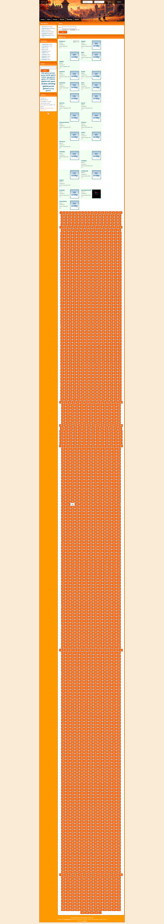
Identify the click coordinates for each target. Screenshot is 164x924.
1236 (77, 454)
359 (62, 279)
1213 (91, 448)
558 (78, 317)
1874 (82, 597)
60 (87, 221)
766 (70, 358)
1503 (109, 513)
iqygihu (83, 41)
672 (115, 338)
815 (87, 367)
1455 (68, 504)
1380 (82, 486)
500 (87, 305)
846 (91, 373)
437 (74, 294)
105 (67, 230)
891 (91, 381)
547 (95, 314)
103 (120, 227)
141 (91, 235)
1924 (72, 609)
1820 (72, 585)
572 (74, 320)
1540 (100, 521)
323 (99, 270)
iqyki (82, 52)
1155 (80, 437)
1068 (119, 416)
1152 (66, 437)
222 (115, 250)
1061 (86, 416)
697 (95, 343)
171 (91, 241)
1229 (105, 451)
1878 (100, 597)
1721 (96, 562)
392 (74, 285)
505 (107, 305)
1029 (119, 408)
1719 (86, 562)
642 (115, 332)
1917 (100, 606)
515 (87, 308)
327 (115, 270)
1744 (82, 568)
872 (74, 378)
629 (62, 332)
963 (78, 396)
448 (119, 294)
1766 (63, 574)
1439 (114, 498)
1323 (119, 472)
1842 (114, 588)
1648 (119, 545)
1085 (77, 422)
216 (91, 250)
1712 (114, 559)
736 (70, 352)
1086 (82, 422)
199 (83, 247)
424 (83, 291)
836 (111, 370)
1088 (91, 422)
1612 (72, 539)
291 (91, 265)
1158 (93, 437)
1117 (97, 428)
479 (62, 303)
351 (91, 276)
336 (91, 273)
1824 (91, 585)
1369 (91, 483)
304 (83, 268)
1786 (96, 577)
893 (99, 381)
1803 (114, 580)
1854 (109, 591)
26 (87, 215)
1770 (82, 574)
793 (119, 361)
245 (87, 256)
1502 (105, 513)
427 (95, 291)
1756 (77, 571)
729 (103, 349)
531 (91, 311)
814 (83, 367)
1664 (72, 550)
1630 (96, 542)
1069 (63, 419)
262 (95, 259)
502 (95, 305)
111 (91, 230)
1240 (96, 454)
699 (103, 343)
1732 (86, 565)
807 (115, 364)
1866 (105, 594)
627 (115, 329)
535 (107, 311)
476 (111, 300)
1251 (86, 457)
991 (69, 402)
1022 (86, 408)
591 (91, 323)
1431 (77, 498)
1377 (68, 486)
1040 (109, 410)
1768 (72, 574)
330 (66, 273)
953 (99, 393)
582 (115, 320)
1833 (72, 588)
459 (103, 297)
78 (90, 224)
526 (70, 311)
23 (76, 215)
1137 (62, 434)
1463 (105, 504)
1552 (96, 524)
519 (103, 308)
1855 (114, 591)
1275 (77, 463)
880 (107, 378)
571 (70, 320)
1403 (68, 492)
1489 (105, 510)
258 (78, 259)
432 (115, 291)
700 (107, 343)
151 (70, 238)
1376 (63, 486)
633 (78, 332)
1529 (109, 518)
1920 (114, 606)
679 (83, 340)
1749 (105, 568)
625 (107, 329)
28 (94, 215)
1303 (86, 469)
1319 (100, 472)
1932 (109, 609)
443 (99, 294)
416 (111, 288)
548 (99, 314)
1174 (102, 440)
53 (62, 221)
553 (119, 314)
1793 (68, 580)
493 (119, 303)
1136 (120, 431)
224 (62, 253)
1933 (114, 609)
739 (83, 352)
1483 (77, 510)
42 (83, 218)
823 (119, 367)
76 (83, 224)
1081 (119, 419)
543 (78, 314)
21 (69, 215)
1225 (86, 451)
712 (95, 346)
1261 (72, 460)
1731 (82, 565)
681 (91, 340)
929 (62, 390)
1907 (114, 603)
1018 (68, 408)
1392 (77, 489)
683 (99, 340)
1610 (63, 539)
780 (66, 361)
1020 (77, 408)
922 (95, 387)
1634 (114, 542)
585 (66, 323)
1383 (96, 486)
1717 (77, 562)
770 (87, 358)
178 (119, 241)
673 (119, 338)
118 (119, 230)
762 (115, 355)
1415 (63, 495)
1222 (72, 451)
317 (74, 270)
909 (103, 384)
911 (111, 384)
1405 (77, 492)
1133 (107, 431)
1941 (91, 612)
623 (99, 329)
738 (78, 352)
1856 (119, 591)
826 (70, 370)
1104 (103, 425)
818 (99, 367)
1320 (105, 472)
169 (83, 241)
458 (99, 297)
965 (87, 396)
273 (78, 262)
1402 (63, 492)
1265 (91, 460)
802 (95, 364)
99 (104, 227)
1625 (72, 542)
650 (87, 335)
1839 (100, 588)
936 (91, 390)
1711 (109, 559)
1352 (72, 480)
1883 (63, 600)
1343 (91, 478)
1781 (72, 577)
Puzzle (55, 19)
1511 (86, 515)
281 (111, 262)
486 (91, 303)
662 (74, 338)
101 (112, 227)
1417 (72, 495)
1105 (107, 425)
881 (111, 378)
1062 (91, 416)
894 (103, 381)
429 (103, 291)
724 (83, 349)
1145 (98, 434)
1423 (100, 495)
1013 (105, 405)
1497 (82, 513)
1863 (91, 594)
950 (87, 393)
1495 (72, 513)
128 (99, 233)
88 (64, 227)
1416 (68, 495)
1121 (115, 428)
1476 (105, 507)
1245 (119, 454)
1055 (119, 413)
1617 (96, 539)
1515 (105, 515)
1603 (91, 536)
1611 (68, 539)
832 (95, 370)
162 (115, 238)
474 (103, 300)
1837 (91, 588)
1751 (114, 568)
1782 (77, 577)
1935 (63, 612)
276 (91, 262)
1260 (68, 460)
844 (83, 373)
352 (95, 276)
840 (66, 373)
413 (99, 288)
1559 (68, 527)
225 (66, 253)
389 (62, 285)
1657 (100, 548)
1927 (86, 609)
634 (83, 332)
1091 (105, 422)
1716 (72, 562)
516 (91, 308)
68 (116, 221)
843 (78, 373)
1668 (91, 550)
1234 (68, 454)
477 (115, 300)
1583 (119, 530)
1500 (96, 513)
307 (95, 268)
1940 (86, 612)
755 (87, 355)
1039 (105, 410)
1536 (82, 521)
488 (99, 303)
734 (62, 352)
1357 (96, 480)
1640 (82, 545)
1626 (77, 542)
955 (107, 393)
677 (74, 340)
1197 (79, 445)
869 (62, 378)
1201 (98, 445)
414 (103, 288)
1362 (119, 480)
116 (111, 230)
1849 (86, 591)
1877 (96, 597)
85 (116, 224)
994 (82, 402)
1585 (68, 533)
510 (66, 308)
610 (107, 326)
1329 (86, 475)
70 (62, 224)
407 (74, 288)
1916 (96, 606)
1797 (86, 580)
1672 (109, 550)
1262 (77, 460)
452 (74, 297)
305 (87, 268)
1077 (100, 419)
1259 (63, 460)
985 (107, 399)
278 (99, 262)
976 (70, 399)
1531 (119, 518)
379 (83, 282)
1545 (63, 524)
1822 (82, 585)
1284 (119, 463)
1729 (72, 565)
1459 (86, 504)
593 (99, 323)
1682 (96, 553)
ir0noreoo (62, 141)
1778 (119, 574)
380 (87, 282)
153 (78, 238)
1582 (114, 530)
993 (77, 402)
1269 (109, 460)
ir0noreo (83, 122)
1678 (77, 553)
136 (70, 235)
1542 (109, 521)
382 (95, 282)
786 (91, 361)
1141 (80, 434)
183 (78, 244)
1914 (86, 606)
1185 (89, 443)
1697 (105, 556)
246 (91, 256)
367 (95, 279)
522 (115, 308)
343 (119, 273)
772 (95, 358)
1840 (105, 588)
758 (99, 355)
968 (99, 396)
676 (70, 340)
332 (74, 273)
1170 (84, 440)
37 (65, 218)
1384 (100, 486)
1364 (68, 483)
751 (70, 355)
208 (119, 247)
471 (91, 300)
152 (74, 238)
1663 (68, 550)
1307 (105, 469)
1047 (82, 413)
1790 (114, 577)
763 (119, 355)
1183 (80, 443)
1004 (63, 405)
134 (62, 235)
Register (119, 1)
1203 (107, 445)
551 (111, 314)
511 (70, 308)
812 (74, 367)
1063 (96, 416)
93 (82, 227)
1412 (109, 492)
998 (98, 402)
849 (103, 373)
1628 (86, 542)
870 (66, 378)
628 (119, 329)
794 (62, 364)
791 (111, 361)
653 (99, 335)
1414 (119, 492)
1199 (88, 445)
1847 (77, 591)
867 (115, 375)
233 (99, 253)
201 (91, 247)
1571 (63, 530)
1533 (68, 521)
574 (83, 320)
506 (111, 305)
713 (99, 346)
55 (69, 221)
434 (62, 294)
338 (99, 273)
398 (99, 285)
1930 (100, 609)
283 (119, 262)
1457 (77, 504)
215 (87, 250)
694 (83, 343)
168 (78, 241)
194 (62, 247)
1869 (119, 594)
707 (74, 346)
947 (74, 393)
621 (91, 329)
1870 (63, 597)
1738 (114, 565)
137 (74, 235)
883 (119, 378)
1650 (68, 548)
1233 (63, 454)
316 (70, 270)
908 (99, 384)
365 (87, 279)
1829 (114, 585)
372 (115, 279)
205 (107, 247)
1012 (100, 405)
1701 (63, 559)
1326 (72, 475)
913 (119, 384)
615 (66, 329)
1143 (89, 434)
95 (89, 227)
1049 (91, 413)
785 (87, 361)
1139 (71, 434)
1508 (73, 515)
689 (62, 343)
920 (87, 387)
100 (108, 227)
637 (95, 332)
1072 (77, 419)
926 (111, 387)
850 (107, 373)
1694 (91, 556)
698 (99, 343)
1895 (119, 600)
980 (87, 399)
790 (107, 361)
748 (119, 352)
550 (107, 314)
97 (97, 227)
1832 (68, 588)
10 (92, 212)
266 (111, 259)
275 (87, 262)
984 (103, 399)
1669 (96, 550)
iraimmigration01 (86, 190)
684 (103, 340)
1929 (96, 609)
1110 (66, 428)
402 (115, 285)
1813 (100, 583)
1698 (109, 556)
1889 (91, 600)
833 (99, 370)
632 (74, 332)
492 (115, 303)
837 (115, 370)
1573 (72, 530)
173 (99, 241)
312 (115, 268)
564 (103, 317)
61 (90, 221)
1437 (105, 498)
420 (66, 291)
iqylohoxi (62, 71)
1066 (109, 416)
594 (103, 323)
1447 (91, 501)
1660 (114, 548)
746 (111, 352)
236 (111, 253)
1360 (109, 480)
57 (76, 221)
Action (43, 19)
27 (90, 215)
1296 (114, 466)
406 (70, 288)
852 (115, 373)
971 (111, 396)
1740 (63, 568)
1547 (72, 524)
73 (73, 224)
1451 (109, 501)
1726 (119, 562)
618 (78, 329)
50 (112, 218)
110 (87, 230)
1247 (68, 457)
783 (78, 361)
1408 (91, 492)
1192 (120, 443)
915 (66, 387)
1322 (114, 472)
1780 (68, 577)
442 (95, 294)
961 (70, 396)
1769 (77, 574)
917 (74, 387)
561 (91, 317)
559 (83, 317)
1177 (116, 440)
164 (62, 241)
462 (115, 297)
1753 (63, 571)
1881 (114, 597)
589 (83, 323)
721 (70, 349)
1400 (114, 489)
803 (99, 364)
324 (103, 270)
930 (66, 390)
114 (103, 230)
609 (103, 326)
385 (107, 282)
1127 (80, 431)
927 (115, 387)
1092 (109, 422)
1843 (119, 588)
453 (78, 297)
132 (115, 233)
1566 (100, 527)
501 (91, 305)
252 (115, 256)
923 (99, 387)
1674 (119, 550)
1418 (77, 495)
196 (70, 247)
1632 (105, 542)
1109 (62, 428)
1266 (96, 460)
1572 (68, 530)
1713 (119, 559)
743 (99, 352)
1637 (68, 545)
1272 (63, 463)
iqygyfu (61, 61)
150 (66, 238)
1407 (86, 492)
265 (107, 259)
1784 (86, 577)
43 (87, 218)
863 (99, 375)
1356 (91, 480)
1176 (111, 440)
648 (78, 335)
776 (111, 358)
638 (99, 332)
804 (103, 364)
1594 (109, 533)
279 (103, 262)
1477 (109, 507)
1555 (109, 524)
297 (115, 265)
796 (70, 364)
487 (95, 303)
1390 (68, 489)
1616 (91, 539)
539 (62, 314)
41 (80, 218)
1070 (68, 419)
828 (78, 370)
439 (83, 294)
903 (79, 384)
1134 (111, 431)
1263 (82, 460)
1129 (89, 431)
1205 (116, 445)
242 (74, 256)
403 (119, 285)
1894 (114, 600)
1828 (109, 585)
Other (49, 19)
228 (78, 253)
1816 (114, 583)
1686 (114, 553)
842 (74, 373)
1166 (66, 440)
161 (111, 238)
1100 (84, 425)
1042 (119, 410)
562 (95, 317)
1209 (73, 448)
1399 (109, 489)
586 (70, 323)
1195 (70, 445)
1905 (105, 603)
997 (94, 402)
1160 (102, 437)
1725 (114, 562)
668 (99, 338)
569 (62, 320)
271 (70, 262)
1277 (86, 463)
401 (111, 285)
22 (73, 215)
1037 (96, 410)
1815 (109, 583)
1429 (68, 498)
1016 (119, 405)
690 (66, 343)
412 (95, 288)
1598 (68, 536)
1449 (100, 501)
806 (111, 364)
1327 (77, 475)
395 (87, 285)
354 (103, 276)
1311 (63, 472)
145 (107, 235)
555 (66, 317)
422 (74, 291)
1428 (63, 498)
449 (62, 297)
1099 (80, 425)
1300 (72, 469)
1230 (109, 451)
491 (111, 303)
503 (99, 305)
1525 (91, 518)
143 (99, 235)
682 (95, 340)
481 (70, 303)
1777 (114, 574)
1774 (100, 574)
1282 (109, 463)
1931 (105, 609)
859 (83, 375)
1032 (72, 410)
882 (115, 378)
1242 (105, 454)
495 (66, 305)
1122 (120, 428)
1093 (114, 422)
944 (62, 393)
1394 (86, 489)
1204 (111, 445)
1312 (68, 472)
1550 (86, 524)
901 (70, 384)
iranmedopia (63, 201)
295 (107, 265)
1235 (72, 454)
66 (108, 221)
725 (87, 349)
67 (112, 221)
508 (119, 305)
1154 (75, 437)
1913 (82, 606)
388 (119, 282)
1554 (105, 524)
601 (70, 326)
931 (70, 390)
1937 (72, 612)
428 (99, 291)
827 (74, 370)
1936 (68, 612)
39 (73, 218)
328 (119, 270)
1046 (77, 413)
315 (66, 270)
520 (107, 308)
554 (62, 317)
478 (119, 300)
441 (91, 294)
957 (115, 393)
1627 (82, 542)
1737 (109, 565)
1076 (96, 419)
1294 (105, 466)
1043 (63, 413)
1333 (105, 475)
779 (62, 361)
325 (107, 270)
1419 (82, 495)
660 (66, 338)
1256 (109, 457)
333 (78, 273)
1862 (86, 594)
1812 (96, 583)
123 (78, 233)
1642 (91, 545)
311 (111, 268)
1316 (86, 472)
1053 (109, 413)
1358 (100, 480)
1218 (114, 448)
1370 (96, 483)
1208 (68, 448)
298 (119, 265)
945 (66, 393)
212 (74, 250)
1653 (82, 548)
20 (65, 215)
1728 (68, 565)
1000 (107, 402)
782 (74, 361)
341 (111, 273)
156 (91, 238)
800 (87, 364)
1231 (114, 451)
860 (87, 375)
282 (115, 262)
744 (103, 352)
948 (78, 393)
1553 (100, 524)
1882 (119, 597)
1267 (100, 460)
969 (103, 396)
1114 (84, 428)
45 (94, 218)
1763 (109, 571)
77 (87, 224)
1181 (71, 443)
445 (107, 294)
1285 (63, 466)
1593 (105, 533)
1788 (105, 577)
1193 (61, 445)
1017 (63, 408)
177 (115, 241)
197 (74, 247)
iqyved (83, 103)
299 (62, 268)
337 (95, 273)
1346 (105, 478)
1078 (105, 419)
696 (91, 343)
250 (107, 256)
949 (83, 393)
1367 (82, 483)
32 (108, 215)
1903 (96, 603)
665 (87, 338)
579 (103, 320)
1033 (77, 410)
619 (83, 329)
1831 (63, 588)
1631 (100, 542)
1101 (89, 425)
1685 (109, 553)
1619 (105, 539)
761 (111, 355)
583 (119, 320)
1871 (68, 597)
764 (62, 358)
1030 (63, 410)
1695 (96, 556)
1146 (102, 434)
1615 (86, 539)
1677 (72, 553)
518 (99, 308)
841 (70, 373)
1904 (100, 603)
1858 (68, 594)
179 (62, 244)
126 (91, 233)
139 (83, 235)
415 (107, 288)
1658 (105, 548)
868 (119, 375)
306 (91, 268)
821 (111, 367)
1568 (109, 527)
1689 (68, 556)
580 (107, 320)
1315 (82, 472)
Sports (77, 19)
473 (99, 300)
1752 (119, 568)
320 (87, 270)
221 (111, 250)
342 (115, 273)
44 (90, 218)
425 (87, 291)
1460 (91, 504)
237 (115, 253)
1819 (68, 585)
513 (78, 308)
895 (107, 381)
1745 (86, 568)
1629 (91, 542)
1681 (91, 553)
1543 (114, 521)
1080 (114, 419)
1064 (100, 416)
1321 (109, 472)
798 (78, 364)
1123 (62, 431)
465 (66, 300)
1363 (63, 483)
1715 (68, 562)
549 (103, 314)
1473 (91, 507)
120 (66, 233)
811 (70, 367)
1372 (105, 483)
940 (107, 390)
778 (119, 358)
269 (62, 262)
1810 (86, 583)
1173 (98, 440)
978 (78, 399)
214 (83, 250)
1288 (77, 466)
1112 (75, 428)
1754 (68, 571)
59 (83, 221)
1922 (63, 609)
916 (70, 387)
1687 (119, 553)
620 (87, 329)
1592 (100, 533)
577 (95, 320)
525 (66, 311)
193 (119, 244)
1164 (120, 437)
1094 (119, 422)
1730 (77, 565)
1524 (86, 518)
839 (62, 373)
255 (66, 259)
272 (74, 262)
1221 (68, 451)
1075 (91, 419)
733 (119, 349)
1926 (82, 609)
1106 (112, 425)
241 (70, 256)
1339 (72, 478)
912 (115, 384)
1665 (77, 550)
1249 (77, 457)
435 (66, 294)
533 (99, 311)
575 (87, 320)
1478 (114, 507)
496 (70, 305)
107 (75, 230)
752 (74, 355)
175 (107, 241)
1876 (91, 597)
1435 (96, 498)
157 (95, 238)
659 (62, 338)
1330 (91, 475)
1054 (114, 413)
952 (95, 393)
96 (93, 227)
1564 (91, 527)
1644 (100, 545)
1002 (116, 402)
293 (99, 265)
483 (78, 303)
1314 (77, 472)
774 (103, 358)
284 (62, 265)
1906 (109, 603)
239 (62, 256)
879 (103, 378)
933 (78, 390)
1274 (72, 463)
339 (103, 273)
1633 (109, 542)
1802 (109, 580)
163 (119, 238)
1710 (105, 559)
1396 (96, 489)
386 (111, 282)
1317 (91, 472)
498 (78, 305)
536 (111, 311)
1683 (100, 553)
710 (87, 346)
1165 (62, 440)
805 (107, 364)
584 (62, 323)
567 (115, 317)
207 (115, 247)
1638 (72, 545)
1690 (72, 556)
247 (95, 256)
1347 (109, 478)
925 (107, 387)
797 (74, 364)
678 (78, 340)
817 (95, 367)
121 (70, 233)
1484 (82, 510)
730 (107, 349)
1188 (102, 443)
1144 (93, 434)
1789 (109, 577)
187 (95, 244)
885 (66, 381)
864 (103, 375)
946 (70, 393)
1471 (82, 507)
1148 (111, 434)
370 (107, 279)
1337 (63, 478)
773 (99, 358)
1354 (82, 480)
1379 (77, 486)
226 (70, 253)
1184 (84, 443)
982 (95, 399)
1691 (77, 556)
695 (87, 343)
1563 (86, 527)
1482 (72, 510)
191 (111, 244)
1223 (77, 451)
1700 (119, 556)
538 (119, 311)
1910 (68, 606)
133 (119, 233)
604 (83, 326)
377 (74, 282)
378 (78, 282)
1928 (91, 609)
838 (119, 370)
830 (87, 370)
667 (95, 338)
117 (115, 230)
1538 (91, 521)
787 (95, 361)
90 (72, 227)
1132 (102, 431)
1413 (114, 492)
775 (107, 358)
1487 (96, 510)
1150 (120, 434)
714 (103, 346)
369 (103, 279)
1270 (114, 460)
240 (66, 256)
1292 (96, 466)
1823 (86, 585)
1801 (105, 580)
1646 (109, 545)
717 (115, 346)
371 (111, 279)
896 (111, 381)
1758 (86, 571)
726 (91, 349)
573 (78, 320)
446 (111, 294)
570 (66, 320)
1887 (82, 600)
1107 (116, 425)
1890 (96, 600)
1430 (72, 498)
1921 (119, 606)
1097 (71, 425)
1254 (100, 457)
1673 (114, 550)
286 (70, 265)
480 (66, 303)
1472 (86, 507)
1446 (86, 501)
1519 (63, 518)
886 (70, 381)
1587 (77, 533)
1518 (119, 515)
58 (80, 221)
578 (99, 320)
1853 (105, 591)
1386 (109, 486)
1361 (114, 480)
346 (70, 276)
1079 (109, 419)
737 (74, 352)
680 (87, 340)
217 (95, 250)
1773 (96, 574)
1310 (119, 469)
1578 (96, 530)
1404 (73, 492)
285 (66, 265)
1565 (96, 527)
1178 (120, 440)
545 (87, 314)
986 (111, 399)
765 (66, 358)
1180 (66, 443)
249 (103, 256)
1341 (82, 478)
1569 (114, 527)
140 (87, 235)
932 (74, 390)
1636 (63, 545)
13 (102, 212)
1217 (109, 448)
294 (103, 265)
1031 (68, 410)
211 (70, 250)
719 (62, 349)
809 (62, 367)
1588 (82, 533)
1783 (82, 577)
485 (87, 303)
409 (83, 288)
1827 (105, 585)
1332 (100, 475)
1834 (77, 588)
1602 (86, 536)
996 (90, 402)
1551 (91, 524)
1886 (77, 600)
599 (62, 326)
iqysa (82, 82)
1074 (86, 419)
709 (83, 346)
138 (78, 235)
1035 (86, 410)
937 (95, 390)
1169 (80, 440)
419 (62, 291)
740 (87, 352)
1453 (119, 501)
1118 (102, 428)
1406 (82, 492)
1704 (77, 559)
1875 (86, 597)
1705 (82, 559)
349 (83, 276)
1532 (63, 521)
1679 (82, 553)
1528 (105, 518)
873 (78, 378)
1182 (75, 443)
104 (62, 230)
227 (74, 253)
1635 (119, 542)
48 (105, 218)
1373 (109, 483)
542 (74, 314)
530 (87, 311)
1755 (72, 571)
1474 (96, 507)
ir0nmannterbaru (64, 122)
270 (66, 262)
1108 (121, 425)
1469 (72, 507)
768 (78, 358)
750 (66, 355)
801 (91, 364)
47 (101, 218)
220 (107, 250)
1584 (63, 533)
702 (115, 343)
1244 (114, 454)
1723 (105, 562)
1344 (96, 478)
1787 (100, 577)
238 (119, 253)
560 (87, 317)
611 (111, 326)
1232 (119, 451)
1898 (72, 603)
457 (95, 297)
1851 (96, 591)
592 (95, 323)
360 (66, 279)
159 (103, 238)
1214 (96, 448)
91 (75, 227)
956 (111, 393)
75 (80, 224)
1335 (114, 475)
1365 (72, 483)
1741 (68, 568)
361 (70, 279)
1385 (105, 486)
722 (74, 349)
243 (78, 256)
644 (62, 335)
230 (87, 253)
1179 (62, 443)
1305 (96, 469)
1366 (77, 483)
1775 (105, 574)
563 (99, 317)
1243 (109, 454)
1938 (77, 612)
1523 (82, 518)
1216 (105, 448)
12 (99, 212)
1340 (77, 478)
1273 (68, 463)
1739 (119, 565)
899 (62, 384)
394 (83, 285)
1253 (96, 457)
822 (115, 367)
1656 (96, 548)
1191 (116, 443)
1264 (86, 460)
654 (103, 335)
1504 (114, 513)
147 (115, 235)
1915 (91, 606)
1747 (96, 568)
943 (119, 390)
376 (70, 282)
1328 (82, 475)
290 (87, 265)
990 (65, 402)
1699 (114, 556)
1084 (72, 422)
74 (76, 224)
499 (83, 305)
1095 (61, 425)
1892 (105, 600)
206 (111, 247)
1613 (77, 539)
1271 (119, 460)
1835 (82, 588)
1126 (75, 431)
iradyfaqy (62, 151)
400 (107, 285)
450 (66, 297)
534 (103, 311)
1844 (63, 591)
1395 (91, 489)
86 (119, 224)
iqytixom (61, 103)
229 (83, 253)
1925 (77, 609)
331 (70, 273)
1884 (68, 600)
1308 (109, 469)
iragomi (61, 180)
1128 (84, 431)
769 (83, 358)
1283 (114, 463)
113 (99, 230)
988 (119, 399)
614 (62, 329)
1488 (100, 510)
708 (79, 346)
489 (103, 303)
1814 (105, 583)
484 (83, 303)
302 (74, 268)
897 (115, 381)
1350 (63, 480)
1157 (89, 437)
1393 (82, 489)
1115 (89, 428)
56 (73, 221)
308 (99, 268)
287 (74, 265)
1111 (71, 428)
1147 (107, 434)
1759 (91, 571)
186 (91, 244)
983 (99, 399)
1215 (100, 448)
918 (78, 387)
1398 (105, 489)
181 (70, 244)
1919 (109, 606)
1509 (77, 515)
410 (87, 288)
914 (62, 387)
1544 (119, 521)
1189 (107, 443)
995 (86, 402)
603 (79, 326)
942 (115, 390)
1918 (105, 606)
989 (61, 402)
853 (119, 373)
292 (95, 265)
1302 (82, 469)
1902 (91, 603)
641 (111, 332)
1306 (100, 469)
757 (95, 355)
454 (83, 297)
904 (83, 384)
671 (111, 338)
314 (62, 270)
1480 (63, 510)
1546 (68, 524)
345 (66, 276)
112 (95, 230)
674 (62, 340)
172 (95, 241)
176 (111, 241)
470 (87, 300)
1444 (77, 501)
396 (91, 285)
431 (111, 291)
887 (74, 381)
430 (107, 291)
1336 (119, 475)
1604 (96, 536)
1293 (100, 466)
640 (107, 332)
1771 (86, 574)
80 (98, 224)
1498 (86, 513)
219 (103, 250)
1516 (109, 515)
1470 (77, 507)
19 (62, 215)
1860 (77, 594)
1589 (86, 533)
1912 (77, 606)
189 (103, 244)
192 (115, 244)
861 (91, 375)
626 (111, 329)
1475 (100, 507)
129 (103, 233)
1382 (91, 486)
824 (62, 370)
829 (83, 370)
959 (62, 396)
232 (95, 253)
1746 (91, 568)
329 (62, 273)
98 (100, 227)
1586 (72, 533)
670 (107, 338)
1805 (63, 583)
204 (103, 247)
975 (66, 399)
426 (91, 291)
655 (107, 335)
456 (91, 297)
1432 (82, 498)
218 (99, 250)
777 (115, 358)
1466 (118, 504)
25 (83, 215)
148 (119, 235)
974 (62, 399)
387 (115, 282)
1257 (114, 457)
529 (83, 311)
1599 (72, 536)
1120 (111, 428)
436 (70, 294)
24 (80, 215)
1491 (114, 510)
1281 (105, 463)
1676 (68, 553)
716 (111, 346)
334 (83, 273)
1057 (68, 416)
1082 (63, 422)
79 (94, 224)
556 (70, 317)
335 (87, 273)
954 (103, 393)
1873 (77, 597)
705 (66, 346)
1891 (100, 600)
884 (62, 381)
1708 (96, 559)
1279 (96, 463)
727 (95, 349)
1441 (63, 501)
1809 (82, 583)
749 (62, 355)
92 (79, 227)
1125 (71, 431)
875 (87, 378)
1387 (114, 486)
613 (119, 326)
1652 (77, 548)
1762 (105, 571)
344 (62, 276)
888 (78, 381)
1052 (105, 413)
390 (66, 285)
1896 (63, 603)
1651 (72, 548)
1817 (119, 583)
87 (61, 227)
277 (95, 262)
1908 (119, 603)
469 (83, 300)
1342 (86, 478)
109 (83, 230)
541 (70, 314)
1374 (114, 483)
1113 (80, 428)
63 (98, 221)
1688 (63, 556)
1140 (75, 434)
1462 (100, 504)
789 (103, 361)
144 (103, 235)
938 (99, 390)
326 (111, 270)
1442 (68, 501)
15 (109, 212)
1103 (98, 425)
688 (119, 340)
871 (70, 378)
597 (115, 323)
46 (98, 218)
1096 (66, 425)
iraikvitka (62, 190)
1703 (73, 559)
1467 (63, 507)
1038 (100, 410)
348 (78, 276)
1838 (96, 588)
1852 (100, 591)
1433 (86, 498)
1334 (109, 475)
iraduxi (83, 132)
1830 (119, 585)
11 (95, 212)
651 (91, 335)
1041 (114, 410)
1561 (77, 527)
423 (78, 291)
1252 (91, 457)
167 (74, 241)
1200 (93, 445)
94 (86, 227)
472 (95, 300)
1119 (106, 428)
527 (74, 311)
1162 (111, 437)
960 (66, 396)
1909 (63, 606)
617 (74, 329)
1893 (109, 600)
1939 (82, 612)
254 (62, 259)
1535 (77, 521)
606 (91, 326)
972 (115, 396)
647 (74, 335)
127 (95, 233)
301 (70, 268)
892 (95, 381)
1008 (82, 405)
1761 (100, 571)
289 (83, 265)
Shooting (69, 19)
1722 (100, 562)
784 (83, 361)
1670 (100, 550)
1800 (100, 580)
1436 (100, 498)
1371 (100, 483)
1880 (109, 597)
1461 (95, 504)
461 (111, 297)
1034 (82, 410)
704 (62, 346)
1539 (96, 521)
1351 (68, 480)
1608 (114, 536)
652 (95, 335)
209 (62, 250)
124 (83, 233)
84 (112, 224)
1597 (63, 536)
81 (101, 224)
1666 (82, 550)
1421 (91, 495)
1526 (96, 518)
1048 (86, 413)
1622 (119, 539)
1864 (96, 594)
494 (62, 305)
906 (91, 384)
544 (83, 314)
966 (91, 396)
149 (62, 238)
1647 (114, 545)
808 (119, 364)
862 (95, 375)
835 (107, 370)
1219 (119, 448)
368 (99, 279)
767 (74, 358)
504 (103, 305)
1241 (100, 454)
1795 (77, 580)
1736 (105, 565)
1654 (86, 548)
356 (111, 276)
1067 (114, 416)
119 (62, 233)
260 (87, 259)
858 (78, 375)
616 (70, 329)
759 (103, 355)
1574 (77, 530)
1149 (116, 434)
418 (119, 288)
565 (107, 317)
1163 (116, 437)
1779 (63, 577)
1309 (114, 469)
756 (91, 355)
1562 (82, 527)
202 (95, 247)
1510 (82, 515)
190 (107, 244)
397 (95, 285)
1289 (82, 466)
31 (105, 215)
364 (83, 279)
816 (91, 367)
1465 (114, 504)
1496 (77, 513)
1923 (68, 609)
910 (107, 384)
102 (116, 227)
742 (95, 352)
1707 (91, 559)
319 (83, 270)
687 (115, 340)
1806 (68, 583)
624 (103, 329)
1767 (68, 574)
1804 (119, 580)
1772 (91, 574)
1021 (82, 408)
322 (95, 270)
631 (70, 332)
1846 (72, 591)
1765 (119, 571)
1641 (86, 545)
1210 (77, 448)
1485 (86, 510)
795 (66, 364)
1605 (100, 536)
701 (111, 343)
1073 (82, 419)
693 (78, 343)
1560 (72, 527)
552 (115, 314)
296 (111, 265)
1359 (105, 480)
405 (66, 288)
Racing (62, 19)
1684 (105, 553)
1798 (91, 580)
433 (119, 291)
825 (66, 370)
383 (99, 282)
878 (99, 378)
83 (108, 224)
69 (119, 221)
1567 (105, 527)
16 (113, 212)
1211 (82, 448)
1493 (63, 513)
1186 (93, 443)
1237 (82, 454)
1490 (109, 510)
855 (66, 375)
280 (107, 262)
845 (87, 373)
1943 (100, 612)
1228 (100, 451)
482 (74, 303)
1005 (68, 405)
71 (65, 224)
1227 (96, 451)
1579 (100, 530)
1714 (63, 562)
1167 (71, 440)
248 (99, 256)
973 (119, 396)
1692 (82, 556)
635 (87, 332)
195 (66, 247)
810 (66, 367)
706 (70, 346)
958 (119, 393)
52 (119, 218)
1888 (86, 600)
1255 (105, 457)
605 (87, 326)
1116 (93, 428)
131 (111, 233)
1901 (86, 603)
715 (107, 346)
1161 (107, 437)
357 (115, 276)
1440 (119, 498)
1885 (72, 600)
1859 (72, 594)
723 (78, 349)
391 (70, 285)
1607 (109, 536)
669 (103, 338)
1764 (114, 571)
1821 (77, 585)
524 (62, 311)
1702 (68, 559)
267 (115, 259)
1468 (68, 507)
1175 (107, 440)
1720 (91, 562)
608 (99, 326)
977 (74, 399)
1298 (63, 469)
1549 (82, 524)
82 (105, 224)
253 (119, 256)
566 (111, 317)
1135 (116, 431)
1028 (114, 408)
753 (78, 355)
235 (107, 253)
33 (112, 215)
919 (83, 387)
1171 (89, 440)
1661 (119, 548)
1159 (98, 437)
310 (107, 268)
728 (99, 349)
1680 (86, 553)
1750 (109, 568)
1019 (72, 408)
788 (99, 361)
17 (117, 212)
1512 (91, 515)
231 (91, 253)
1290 (86, 466)
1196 (75, 445)
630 (66, 332)
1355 (86, 480)
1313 (72, 472)
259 (83, 259)
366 (91, 279)
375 (66, 282)
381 (91, 282)
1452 (114, 501)
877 (95, 378)
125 (87, 233)
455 (87, 297)
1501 (100, 513)
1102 (93, 425)
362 (74, 279)
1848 (82, 591)
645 (66, 335)
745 (107, 352)
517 (95, 308)
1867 (109, 594)
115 (107, 230)
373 (119, 279)
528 (78, 311)
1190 (111, 443)
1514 (100, 515)
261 (91, 259)
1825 (96, 585)
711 (91, 346)
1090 (100, 422)
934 (83, 390)
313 (119, 268)
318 (78, 270)
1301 (77, 469)
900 (66, 384)
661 (70, 338)
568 (119, 317)
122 (74, 233)
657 (115, 335)
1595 (114, 533)
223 (119, 250)
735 (66, 352)
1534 (72, 521)
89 (68, 227)
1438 (109, 498)
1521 (72, 518)
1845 (68, 591)
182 (74, 244)
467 (74, 300)
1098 (75, 425)
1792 (63, 580)
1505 (119, 513)
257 (74, 259)
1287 (72, 466)
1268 (105, 460)
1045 (72, 413)
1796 (82, 580)
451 (70, 297)
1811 (91, 583)
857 (74, 375)
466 (70, 300)
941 (111, 390)
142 (95, 235)
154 (83, 238)
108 (79, 230)
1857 (63, 594)
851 (111, 373)
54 (65, 221)
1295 (109, 466)
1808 (77, 583)
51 (116, 218)
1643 (96, 545)
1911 (73, 606)
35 (119, 215)
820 (107, 367)
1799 (96, 580)
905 (87, 384)
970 (107, 396)
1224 (82, 451)
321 (91, 270)
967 (95, 396)
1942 (96, 612)
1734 (96, 565)
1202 (102, 445)
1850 (91, 591)
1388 (119, 486)
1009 (86, 405)
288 (78, 265)
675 (66, 340)
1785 (91, 577)
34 (116, 215)
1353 (77, 480)
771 (91, 358)
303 (79, 268)
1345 (100, 478)
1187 (98, 443)
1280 (100, 463)
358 (119, 276)
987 (115, 399)
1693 (86, 556)
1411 (105, 492)
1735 (100, 565)
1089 (96, 422)
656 (111, 335)
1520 (68, 518)
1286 (68, 466)
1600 (77, 536)
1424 (105, 495)
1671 (105, 550)
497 (74, 305)
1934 (119, 609)
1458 (82, 504)
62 (94, 221)
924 (103, 387)
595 (107, 323)
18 (120, 212)
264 (103, 259)
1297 (119, 466)
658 (119, 335)
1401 (119, 489)
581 (111, 320)
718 (119, 346)
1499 (91, 513)
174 (103, 241)
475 (107, 300)
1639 (77, 545)
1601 (82, 536)
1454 (63, 504)
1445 (82, 501)
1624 (68, 542)
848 (99, 373)
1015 (114, 405)
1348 (114, 478)
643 (119, 332)
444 (103, 294)
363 (78, 279)
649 (83, 335)
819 (103, 367)
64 (101, 221)
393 (78, 285)
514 (83, 308)
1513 (96, 515)
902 (74, 384)
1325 (68, 475)
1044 (68, 413)
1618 (100, 539)
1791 (119, 577)
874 (83, 378)
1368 (86, 483)
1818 (63, 585)
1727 (63, 565)
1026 (105, 408)
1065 (105, 416)
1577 (91, 530)
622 (95, 329)
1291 (91, 466)
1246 (63, 457)
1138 (66, 434)
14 (106, 212)
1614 (82, 539)
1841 (109, 588)
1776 (109, 574)
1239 (91, 454)
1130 (93, 431)
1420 (86, 495)
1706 (86, 559)
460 (107, 297)
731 (111, 349)
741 (91, 352)
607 (95, 326)
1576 (86, 530)
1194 (66, 445)
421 (70, 291)
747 (115, 352)
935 (87, 390)
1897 (68, 603)
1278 (91, 463)
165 (66, 241)
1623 (63, 542)
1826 (100, 585)
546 (91, 314)
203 (99, 247)
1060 (82, 416)
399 (103, 285)
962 (74, 396)
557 (74, 317)
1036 (91, 410)
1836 (86, 588)
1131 (98, 431)
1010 (91, 405)
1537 (86, 521)
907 (95, 384)
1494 (68, 513)
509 (62, 308)
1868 (114, 594)
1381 (86, 486)
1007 (77, 405)
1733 (91, 565)
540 (66, 314)
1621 (114, 539)
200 (87, 247)
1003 (120, 402)
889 (83, 381)
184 (83, 244)
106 (71, 230)
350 (87, 276)
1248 (72, 457)
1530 (114, 518)
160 (107, 238)
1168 (75, 440)
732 (115, 349)
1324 (63, 475)
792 (115, 361)
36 (62, 218)
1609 (119, 536)
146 (111, 235)
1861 (82, 594)
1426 (114, 495)
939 (103, 390)
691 (70, 343)
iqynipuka (62, 82)
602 (74, 326)
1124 (66, 431)
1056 (63, 416)
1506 (63, 515)
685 (107, 340)
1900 (82, 603)
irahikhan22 (84, 171)
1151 (62, 437)
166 (70, 241)
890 (87, 381)
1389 (63, 489)
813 (78, 367)
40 (76, 218)
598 (119, 323)
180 (66, 244)
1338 (68, 478)
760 (107, 355)
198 (78, 247)
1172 (93, 440)
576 (91, 320)
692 (74, 343)
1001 (111, 402)
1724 (109, 562)
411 (91, 288)
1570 (119, 527)
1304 (91, 469)
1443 (72, 501)
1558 (63, 527)
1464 (109, 504)
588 (78, 323)
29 (98, 215)
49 (108, 218)
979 (83, 399)
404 (62, 288)
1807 (73, 583)
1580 (105, 530)
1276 (82, 463)
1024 (96, 408)
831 (91, 370)
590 (87, 323)
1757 (82, 571)
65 (105, 221)
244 (83, 256)
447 (115, 294)
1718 (82, 562)
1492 (119, 510)
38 (69, 218)
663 (78, 338)
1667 (86, 550)
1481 (68, 510)
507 (115, 305)
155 (87, 238)
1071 (72, 419)
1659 (109, 548)
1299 (68, 469)
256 (70, 259)
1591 (96, 533)
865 (107, 375)
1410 (100, 492)
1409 (96, 492)
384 (103, 282)
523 (119, 308)
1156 (84, 437)
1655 (91, 548)
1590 (91, 533)
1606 (105, 536)
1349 (119, 478)
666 (91, 338)
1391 (72, 489)
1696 (100, 556)
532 (95, 311)
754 (83, 355)
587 (74, 323)
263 (99, 259)
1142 (84, 434)
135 (66, 235)
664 (83, 338)
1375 (119, 483)
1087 (86, 422)
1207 (63, 448)
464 (62, 300)
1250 (82, 457)
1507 (68, 515)
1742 (72, 568)
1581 (109, 530)
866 (111, 375)
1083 (68, 422)
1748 (100, 568)
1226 (91, 451)
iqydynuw (62, 41)
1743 (77, 568)
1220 (63, 451)
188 (99, 244)
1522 (77, 518)
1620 (109, 539)
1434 (91, 498)
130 (107, 233)
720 (66, 349)
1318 (96, 472)
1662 (63, 550)
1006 (73, 405)
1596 (119, 533)
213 (78, 250)
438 (78, 294)
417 (115, 288)
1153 (71, 437)
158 (99, 238)
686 (111, 340)
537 (115, 311)
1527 (100, 518)
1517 (114, 515)
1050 (96, 413)
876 (91, 378)
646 (70, 335)
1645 (105, 545)
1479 (119, 507)
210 (66, 250)
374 (62, 282)
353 (99, 276)
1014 (109, 405)
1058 (72, 416)
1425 (109, 495)
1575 (82, 530)
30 (101, 215)
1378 (72, 486)
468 (78, 300)
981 (91, 399)
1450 (105, 501)
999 (102, 402)
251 (111, 256)
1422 (96, 495)
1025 (100, 408)
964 (83, 396)
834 (103, 370)
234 (103, 253)
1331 (96, 475)
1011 (96, 405)
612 (115, 326)
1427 (119, 495)
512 (74, 308)
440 (87, 294)
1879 (105, 597)
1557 (119, 524)
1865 (100, 594)
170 (87, 241)
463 (119, 297)
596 (111, 323)
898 (119, 381)
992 (73, 402)
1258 (119, 457)
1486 (91, 510)
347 (74, 276)
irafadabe (84, 160)
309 (103, 268)
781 (70, 361)
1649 (63, 548)
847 (95, 373)
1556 (114, 524)
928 (119, 387)
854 (62, 375)
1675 (63, 553)
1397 (100, 489)
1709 (100, 559)
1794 (72, 580)
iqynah (83, 71)
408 (79, 288)
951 (91, 393)
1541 (105, 521)
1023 (91, 408)
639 (103, 332)
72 (69, 224)
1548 (77, 524)
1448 (96, 501)
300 (66, 268)
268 (119, 259)
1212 (86, 448)
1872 (72, 597)
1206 (121, 445)
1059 (77, 416)
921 (91, 387)
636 (91, 332)
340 (107, 273)
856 (70, 375)
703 (119, 343)
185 (87, 244)
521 (111, 308)
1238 (86, 454)
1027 (109, 408)
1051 (100, 413)
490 (107, 303)
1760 (96, 571)
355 (107, 276)
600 (66, 326)
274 (83, 262)
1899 (77, 603)
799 (83, 364)
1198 (84, 445)
